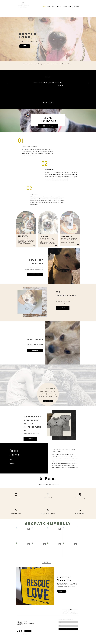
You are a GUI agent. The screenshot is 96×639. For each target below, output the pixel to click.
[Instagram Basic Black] (21, 631)
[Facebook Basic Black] (19, 631)
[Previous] (7, 83)
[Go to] (34, 245)
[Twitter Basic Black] (17, 631)
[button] (78, 282)
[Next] (88, 83)
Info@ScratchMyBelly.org (22, 621)
